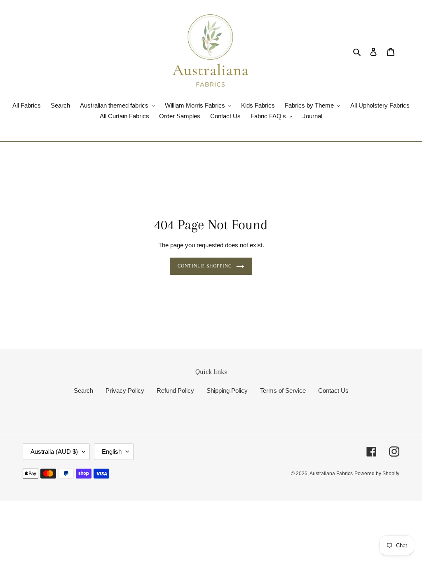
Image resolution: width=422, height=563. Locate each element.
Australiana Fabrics (331, 473)
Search (83, 390)
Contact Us (333, 390)
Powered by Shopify (376, 473)
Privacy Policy (125, 390)
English (112, 451)
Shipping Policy (227, 390)
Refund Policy (175, 390)
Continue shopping (205, 266)
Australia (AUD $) (54, 451)
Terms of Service (283, 390)
